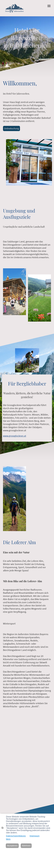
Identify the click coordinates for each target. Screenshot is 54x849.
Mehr (8, 839)
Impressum (34, 836)
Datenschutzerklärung (16, 836)
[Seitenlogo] (14, 8)
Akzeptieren (12, 846)
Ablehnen (26, 846)
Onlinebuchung (11, 128)
